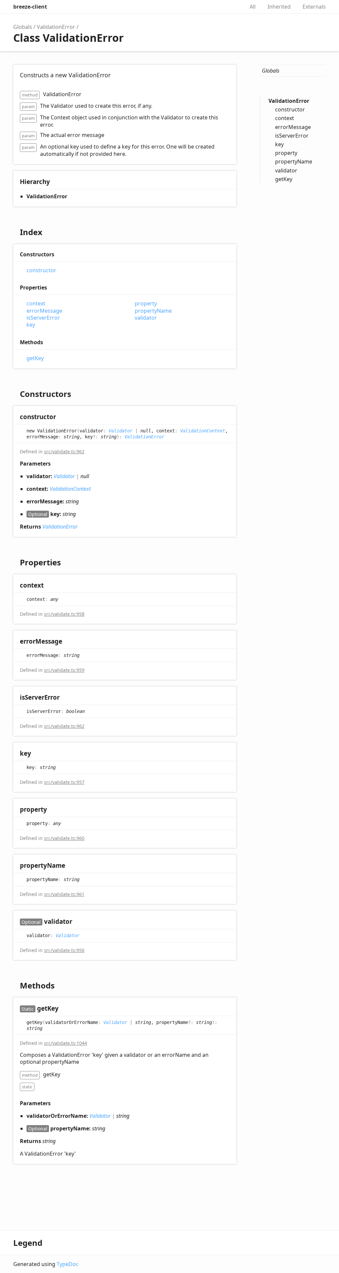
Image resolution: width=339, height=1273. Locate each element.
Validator (120, 430)
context (35, 303)
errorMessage (44, 310)
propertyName (153, 310)
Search (232, 6)
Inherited (279, 6)
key (30, 324)
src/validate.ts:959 (64, 670)
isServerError (43, 317)
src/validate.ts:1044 (65, 1043)
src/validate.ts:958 (64, 614)
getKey (35, 358)
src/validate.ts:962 (64, 451)
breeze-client (30, 6)
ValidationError (56, 27)
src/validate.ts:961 (64, 894)
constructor (41, 270)
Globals (22, 27)
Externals (314, 6)
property (146, 303)
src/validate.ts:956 (64, 950)
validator (146, 317)
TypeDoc (67, 1264)
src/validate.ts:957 (64, 782)
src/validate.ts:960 (64, 838)
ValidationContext (202, 430)
